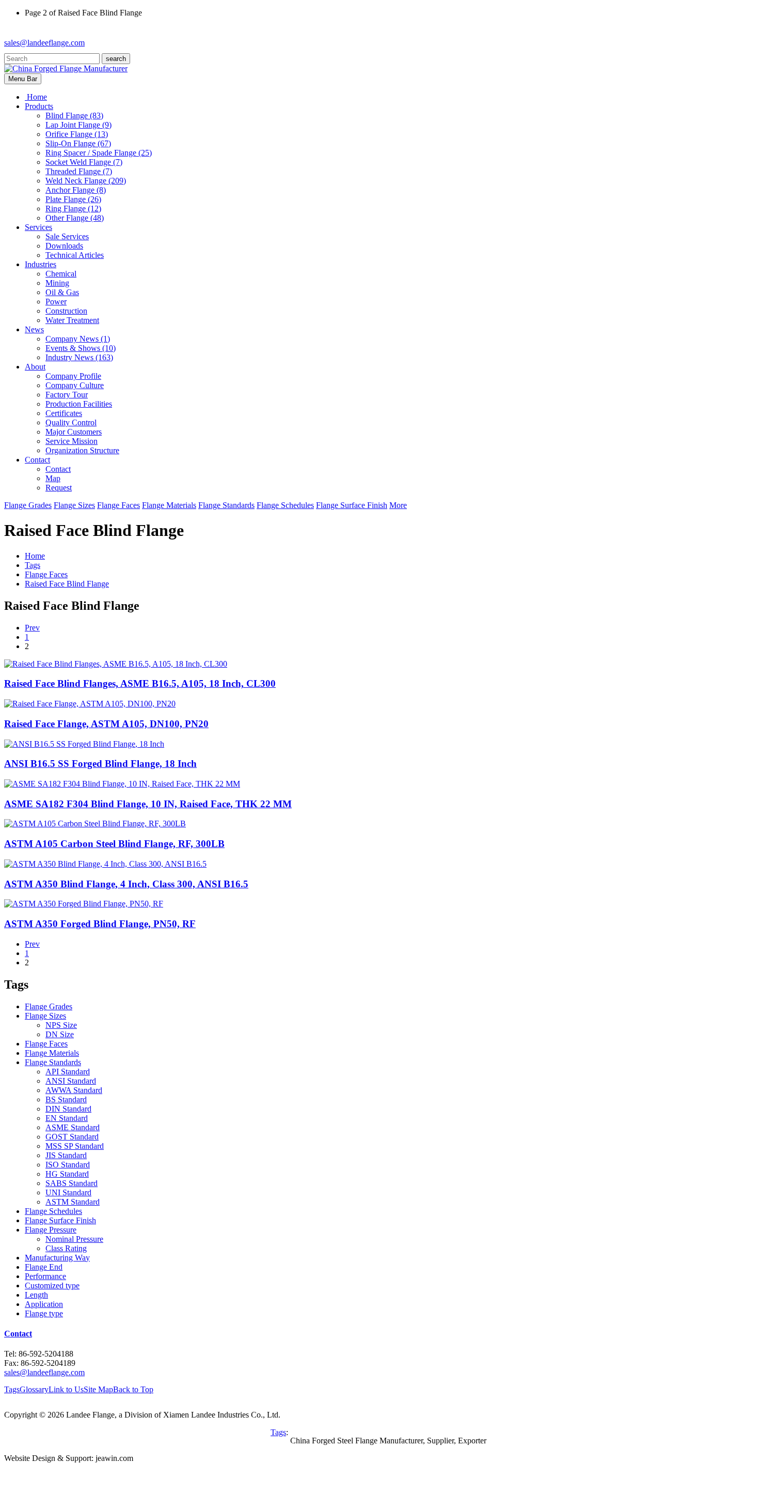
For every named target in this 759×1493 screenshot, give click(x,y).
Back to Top (133, 1389)
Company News (77, 338)
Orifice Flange (76, 134)
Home (35, 555)
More (398, 505)
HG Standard (67, 1173)
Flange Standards (226, 505)
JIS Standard (66, 1155)
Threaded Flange (78, 171)
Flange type (44, 1313)
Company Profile (73, 376)
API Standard (67, 1071)
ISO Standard (67, 1164)
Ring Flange (73, 208)
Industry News (79, 357)
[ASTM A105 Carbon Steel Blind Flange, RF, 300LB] (95, 823)
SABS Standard (71, 1183)
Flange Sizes (74, 505)
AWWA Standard (73, 1090)
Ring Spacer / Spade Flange (98, 152)
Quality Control (71, 422)
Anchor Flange (75, 190)
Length (36, 1294)
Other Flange (74, 217)
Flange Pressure (50, 1229)
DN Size (59, 1034)
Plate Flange (73, 199)
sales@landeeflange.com (44, 42)
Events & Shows (80, 348)
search (116, 59)
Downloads (64, 245)
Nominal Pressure (74, 1239)
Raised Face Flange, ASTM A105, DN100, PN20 (106, 723)
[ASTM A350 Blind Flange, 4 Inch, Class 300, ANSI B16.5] (105, 863)
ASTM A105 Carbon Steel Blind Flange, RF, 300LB (114, 843)
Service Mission (71, 441)
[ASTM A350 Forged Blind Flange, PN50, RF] (83, 903)
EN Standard (66, 1118)
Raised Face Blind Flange (67, 583)
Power (56, 301)
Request (58, 487)
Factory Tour (66, 394)
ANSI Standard (70, 1080)
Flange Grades (28, 505)
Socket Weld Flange (83, 162)
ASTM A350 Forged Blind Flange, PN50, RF (100, 923)
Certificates (63, 413)
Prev (32, 627)
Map (52, 478)
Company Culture (74, 385)
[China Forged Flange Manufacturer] (66, 68)
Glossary (34, 1389)
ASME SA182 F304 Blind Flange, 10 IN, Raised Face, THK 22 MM (148, 803)
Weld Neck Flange (85, 180)
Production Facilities (78, 403)
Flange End (43, 1267)
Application (44, 1304)
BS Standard (66, 1099)
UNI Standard (68, 1192)
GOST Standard (72, 1136)
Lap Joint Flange (78, 124)
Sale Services (67, 236)
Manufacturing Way (57, 1257)
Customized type (52, 1285)
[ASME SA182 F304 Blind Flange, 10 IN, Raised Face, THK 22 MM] (122, 783)
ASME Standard (72, 1127)
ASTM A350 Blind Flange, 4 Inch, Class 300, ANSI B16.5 (126, 884)
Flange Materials (169, 505)
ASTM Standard (72, 1201)
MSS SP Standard (74, 1146)
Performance (45, 1276)
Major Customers (73, 431)
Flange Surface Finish (351, 505)
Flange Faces (118, 505)
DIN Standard (68, 1108)
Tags (32, 565)
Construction (66, 310)
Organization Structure (82, 450)
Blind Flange (74, 115)
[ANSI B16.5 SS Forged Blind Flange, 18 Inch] (84, 744)
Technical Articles (74, 255)
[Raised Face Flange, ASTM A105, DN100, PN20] (90, 703)
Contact (58, 469)
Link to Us (66, 1389)
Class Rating (66, 1248)
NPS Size (61, 1025)
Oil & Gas (62, 292)
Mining (57, 283)
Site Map (98, 1389)
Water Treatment (72, 320)
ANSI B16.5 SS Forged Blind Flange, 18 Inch (100, 763)
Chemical (60, 273)
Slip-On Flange (78, 143)
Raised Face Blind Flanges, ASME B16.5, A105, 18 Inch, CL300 (140, 683)
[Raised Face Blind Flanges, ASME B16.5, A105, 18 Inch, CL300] (115, 663)
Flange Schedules (285, 505)
